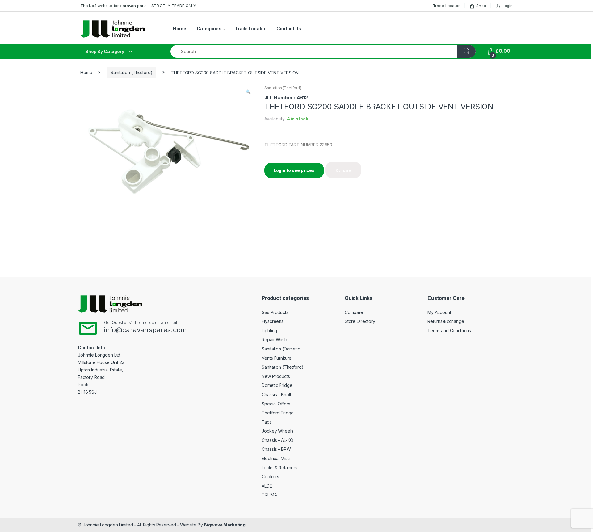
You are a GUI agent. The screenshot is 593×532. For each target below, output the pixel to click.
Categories (209, 28)
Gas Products (275, 312)
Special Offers (276, 403)
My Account (439, 312)
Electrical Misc (276, 458)
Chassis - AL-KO (277, 440)
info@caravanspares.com (145, 330)
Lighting (269, 330)
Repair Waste (275, 339)
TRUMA (269, 494)
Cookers (270, 476)
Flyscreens (273, 321)
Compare (354, 312)
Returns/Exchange (445, 321)
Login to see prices (294, 170)
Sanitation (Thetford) (131, 72)
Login (508, 5)
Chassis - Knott (276, 394)
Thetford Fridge (278, 412)
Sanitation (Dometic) (282, 348)
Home (179, 28)
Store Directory (360, 321)
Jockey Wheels (277, 431)
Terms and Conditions (449, 330)
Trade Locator (446, 5)
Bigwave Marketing (225, 524)
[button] (248, 92)
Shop (481, 5)
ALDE (267, 485)
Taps (266, 422)
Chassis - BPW (276, 449)
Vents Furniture (277, 358)
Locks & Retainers (279, 467)
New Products (276, 376)
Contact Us (288, 28)
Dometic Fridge (277, 385)
